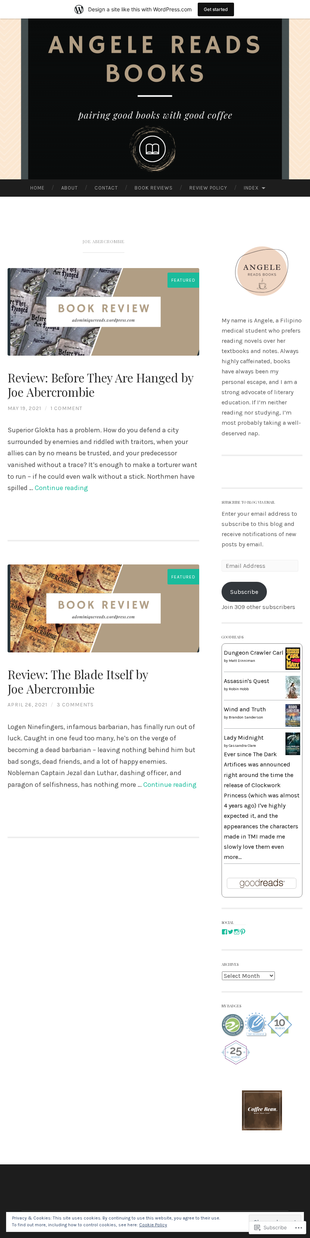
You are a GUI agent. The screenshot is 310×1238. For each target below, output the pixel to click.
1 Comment (66, 408)
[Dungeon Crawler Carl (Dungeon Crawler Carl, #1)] (292, 667)
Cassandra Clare (242, 745)
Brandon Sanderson (246, 717)
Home (37, 188)
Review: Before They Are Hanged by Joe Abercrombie (100, 385)
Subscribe (244, 591)
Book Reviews (154, 188)
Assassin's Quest (246, 681)
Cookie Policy (153, 1224)
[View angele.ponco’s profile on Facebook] (225, 932)
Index (251, 188)
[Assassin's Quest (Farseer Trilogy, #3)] (292, 697)
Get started (216, 9)
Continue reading (61, 488)
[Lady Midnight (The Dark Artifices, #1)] (292, 753)
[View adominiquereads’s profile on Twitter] (231, 932)
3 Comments (75, 704)
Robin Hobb (239, 689)
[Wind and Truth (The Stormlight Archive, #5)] (292, 724)
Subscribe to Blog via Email (248, 502)
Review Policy (208, 188)
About (69, 188)
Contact (106, 188)
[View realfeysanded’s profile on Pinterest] (243, 932)
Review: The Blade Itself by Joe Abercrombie (78, 681)
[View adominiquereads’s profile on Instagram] (237, 932)
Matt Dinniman (242, 660)
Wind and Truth (245, 709)
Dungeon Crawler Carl (254, 652)
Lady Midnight (244, 737)
